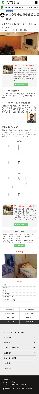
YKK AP (22, 384)
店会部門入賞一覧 (29, 313)
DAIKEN (14, 384)
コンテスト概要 (9, 317)
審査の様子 (29, 317)
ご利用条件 (6, 379)
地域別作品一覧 (9, 313)
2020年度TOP (29, 321)
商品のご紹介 (20, 246)
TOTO (7, 384)
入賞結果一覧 (10, 309)
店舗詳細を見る (21, 84)
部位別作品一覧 (29, 309)
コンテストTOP (9, 321)
